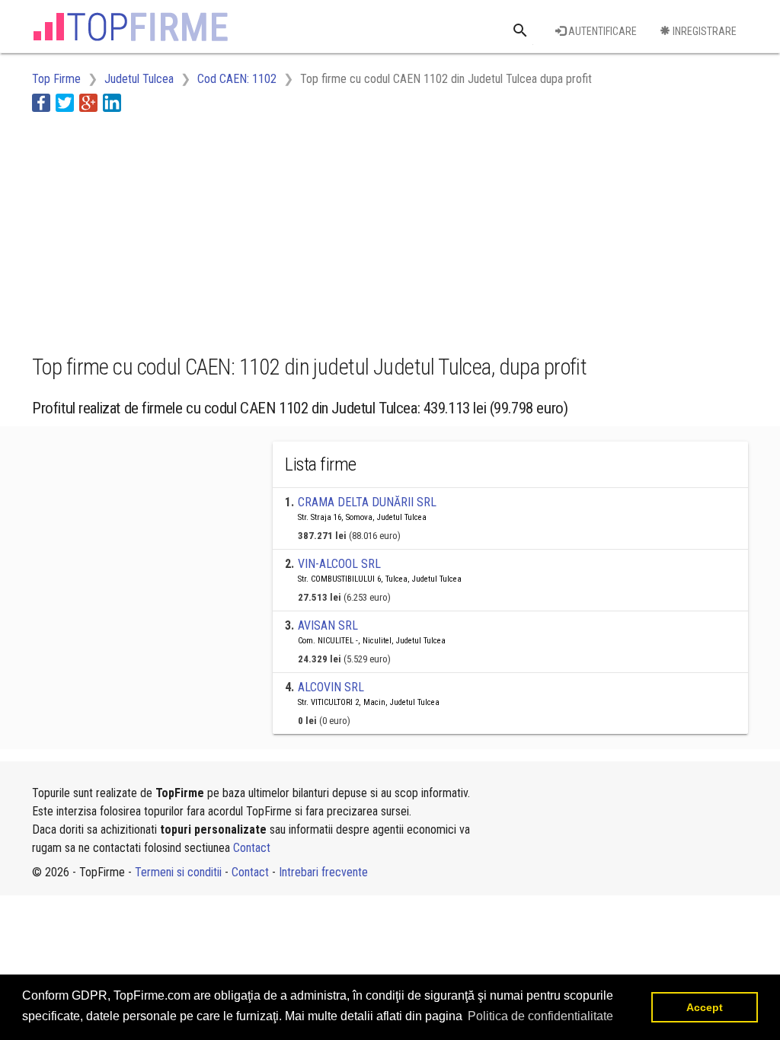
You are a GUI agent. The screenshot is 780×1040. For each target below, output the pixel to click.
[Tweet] (65, 102)
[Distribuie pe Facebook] (41, 102)
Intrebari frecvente (323, 872)
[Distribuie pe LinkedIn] (112, 102)
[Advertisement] (309, 230)
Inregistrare (703, 31)
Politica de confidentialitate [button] (540, 1016)
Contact (251, 848)
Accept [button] (704, 1007)
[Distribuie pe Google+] (88, 102)
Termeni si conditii (178, 872)
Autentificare (601, 31)
